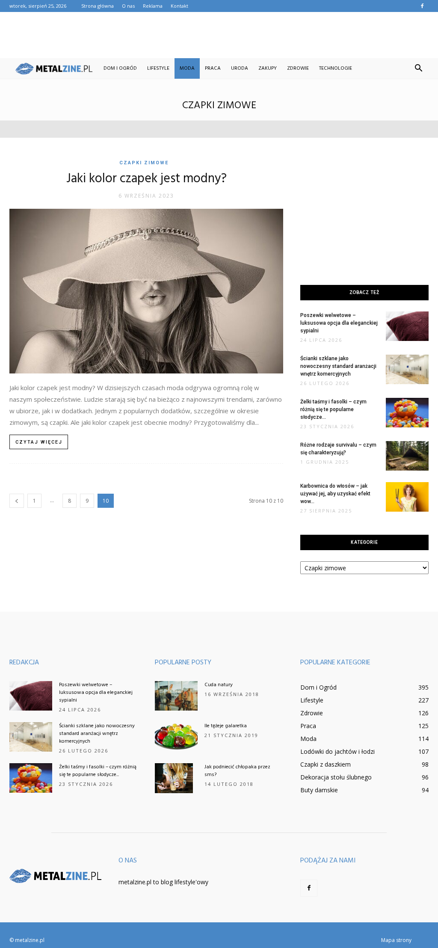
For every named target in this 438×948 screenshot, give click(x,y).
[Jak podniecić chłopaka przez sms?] (174, 778)
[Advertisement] (219, 35)
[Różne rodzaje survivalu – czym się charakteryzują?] (407, 456)
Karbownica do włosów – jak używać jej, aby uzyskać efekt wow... (335, 493)
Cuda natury (218, 685)
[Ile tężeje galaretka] (176, 737)
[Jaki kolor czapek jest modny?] (146, 291)
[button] (418, 68)
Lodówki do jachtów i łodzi (337, 751)
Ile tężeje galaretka (225, 726)
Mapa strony (396, 940)
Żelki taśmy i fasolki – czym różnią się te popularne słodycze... (333, 409)
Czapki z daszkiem (325, 764)
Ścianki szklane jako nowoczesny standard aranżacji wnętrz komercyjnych (338, 366)
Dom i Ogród (120, 68)
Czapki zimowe (144, 163)
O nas (128, 6)
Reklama (153, 6)
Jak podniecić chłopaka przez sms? (237, 771)
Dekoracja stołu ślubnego (336, 777)
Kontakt (179, 6)
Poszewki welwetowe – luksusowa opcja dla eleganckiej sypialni (339, 323)
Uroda (239, 68)
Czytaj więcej (38, 442)
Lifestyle (158, 68)
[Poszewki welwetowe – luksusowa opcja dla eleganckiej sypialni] (407, 326)
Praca (213, 68)
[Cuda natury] (176, 696)
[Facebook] (422, 6)
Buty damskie (319, 790)
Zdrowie (298, 68)
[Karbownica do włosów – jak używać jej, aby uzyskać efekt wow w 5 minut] (407, 497)
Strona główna (97, 6)
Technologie (335, 68)
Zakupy (267, 68)
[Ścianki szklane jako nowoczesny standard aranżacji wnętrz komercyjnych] (407, 369)
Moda (187, 68)
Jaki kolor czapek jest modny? (146, 179)
